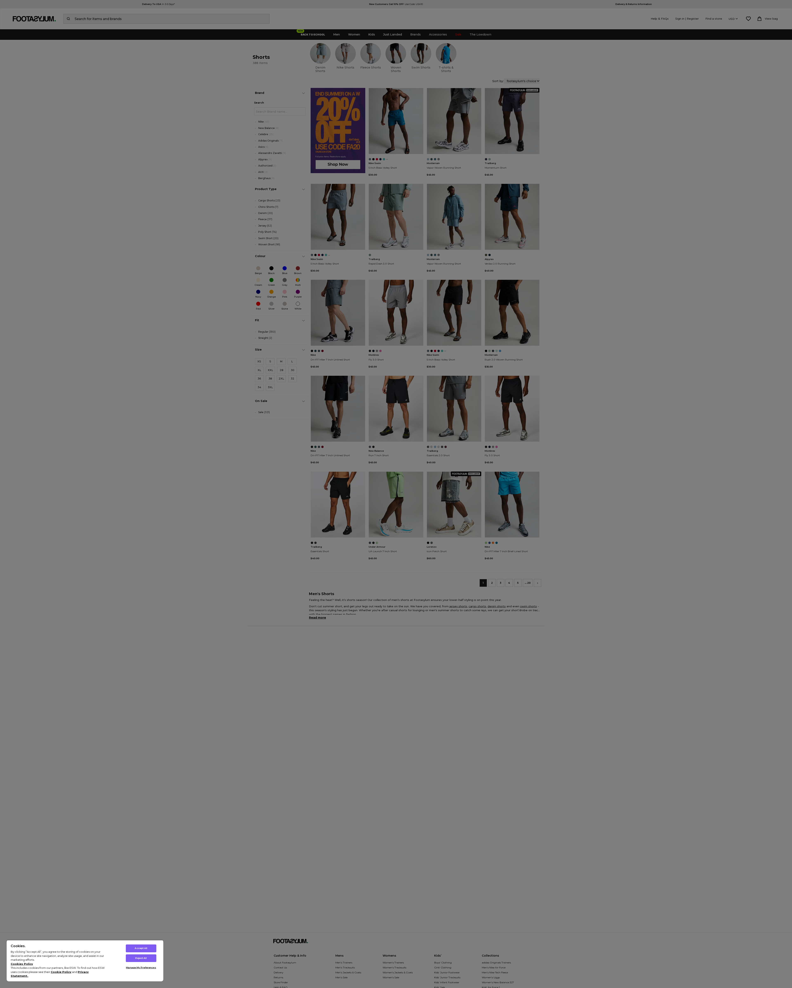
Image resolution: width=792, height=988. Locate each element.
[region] (85, 960)
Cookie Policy (61, 972)
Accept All (141, 948)
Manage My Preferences (141, 967)
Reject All (141, 958)
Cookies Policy (22, 964)
